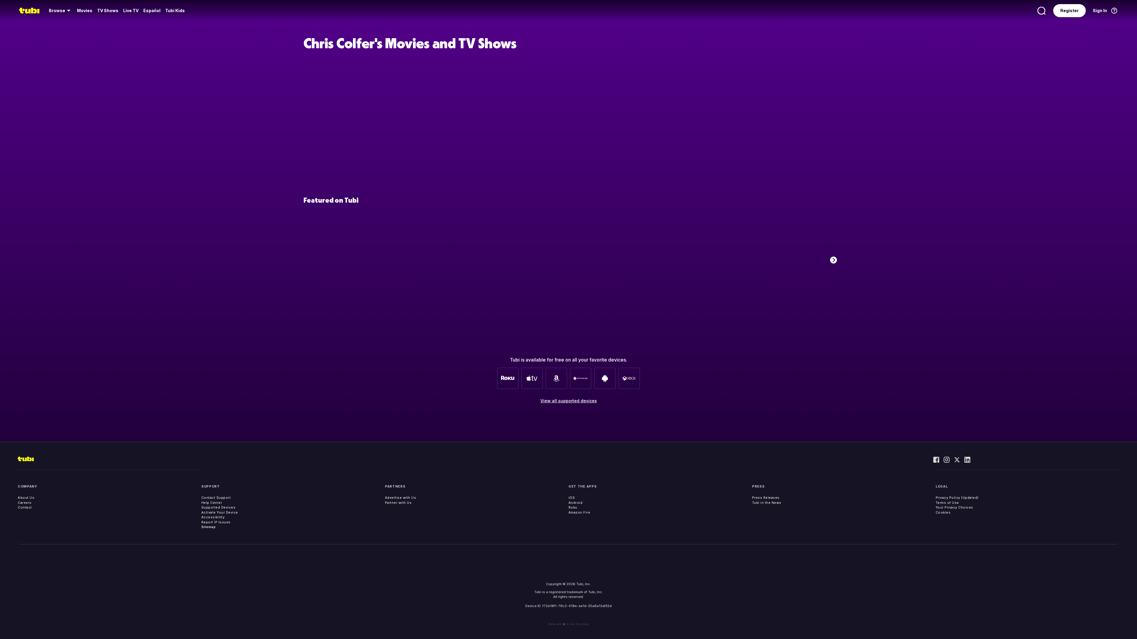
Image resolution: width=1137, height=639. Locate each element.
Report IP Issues (216, 522)
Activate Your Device (219, 512)
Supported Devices (218, 507)
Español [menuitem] (151, 10)
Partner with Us (398, 503)
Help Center (211, 503)
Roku (572, 507)
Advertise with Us (400, 498)
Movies (84, 10)
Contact (25, 507)
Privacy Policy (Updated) (957, 498)
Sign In (1100, 10)
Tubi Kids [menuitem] (175, 10)
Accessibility (213, 517)
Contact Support (216, 498)
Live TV (131, 10)
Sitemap (208, 527)
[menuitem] (60, 10)
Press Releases (766, 498)
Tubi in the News (766, 503)
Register (1069, 10)
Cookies (943, 512)
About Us (26, 498)
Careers (25, 503)
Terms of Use (947, 503)
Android (575, 503)
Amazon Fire (579, 512)
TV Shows (107, 10)
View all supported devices (568, 400)
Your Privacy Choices (954, 507)
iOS (571, 498)
